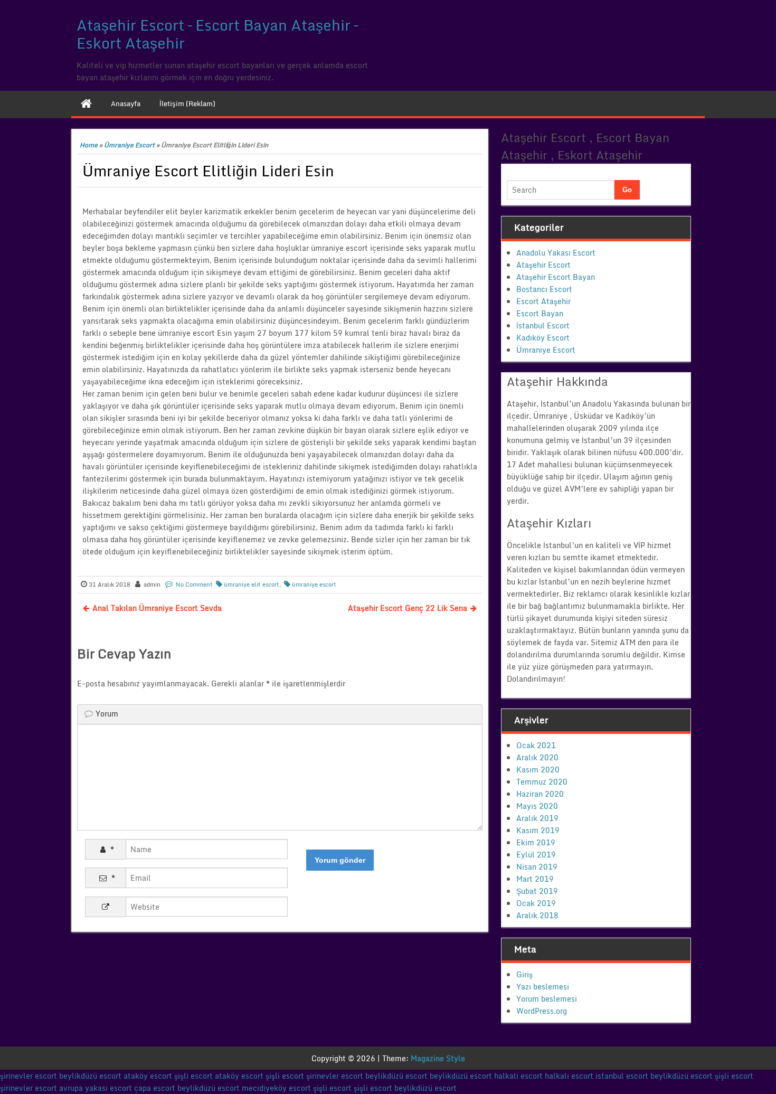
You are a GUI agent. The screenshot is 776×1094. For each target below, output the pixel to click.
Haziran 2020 (540, 794)
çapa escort (154, 1088)
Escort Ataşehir (543, 301)
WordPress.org (541, 1011)
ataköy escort (148, 1076)
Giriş (524, 974)
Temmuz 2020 (541, 782)
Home (89, 145)
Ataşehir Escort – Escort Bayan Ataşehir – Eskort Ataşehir (217, 34)
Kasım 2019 (538, 830)
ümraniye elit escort (251, 584)
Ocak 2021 (536, 745)
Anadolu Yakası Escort (555, 253)
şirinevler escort (28, 1076)
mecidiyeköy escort (276, 1088)
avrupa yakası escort (95, 1088)
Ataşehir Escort (543, 265)
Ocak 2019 (536, 903)
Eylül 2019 (536, 854)
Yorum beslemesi (546, 999)
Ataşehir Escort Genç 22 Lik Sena (407, 608)
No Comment (194, 584)
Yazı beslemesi (542, 986)
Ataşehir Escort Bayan (555, 277)
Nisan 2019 (536, 867)
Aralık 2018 (537, 915)
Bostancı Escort (544, 289)
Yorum (107, 714)
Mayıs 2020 (537, 806)
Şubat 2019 (537, 891)
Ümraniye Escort (129, 145)
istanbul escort (621, 1076)
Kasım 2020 (538, 769)
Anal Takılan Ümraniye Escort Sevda (157, 608)
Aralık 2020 (537, 757)
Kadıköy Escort (543, 338)
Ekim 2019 (535, 842)
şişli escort (193, 1076)
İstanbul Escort (543, 325)
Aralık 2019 (537, 818)
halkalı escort (518, 1076)
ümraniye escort (314, 584)
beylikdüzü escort (90, 1076)
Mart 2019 (535, 879)
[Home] (86, 103)
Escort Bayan (539, 313)
